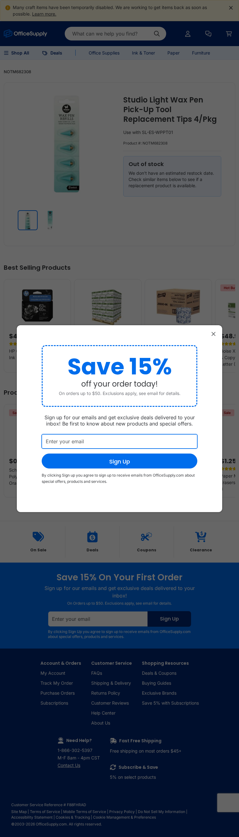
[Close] (213, 334)
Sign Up (119, 461)
